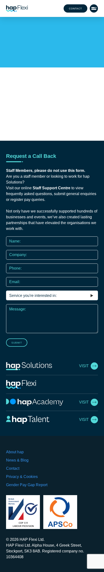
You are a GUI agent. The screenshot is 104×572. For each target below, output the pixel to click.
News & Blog (17, 460)
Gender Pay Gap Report (26, 485)
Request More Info (52, 57)
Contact (75, 8)
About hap (15, 452)
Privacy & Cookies (22, 477)
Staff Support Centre (51, 188)
